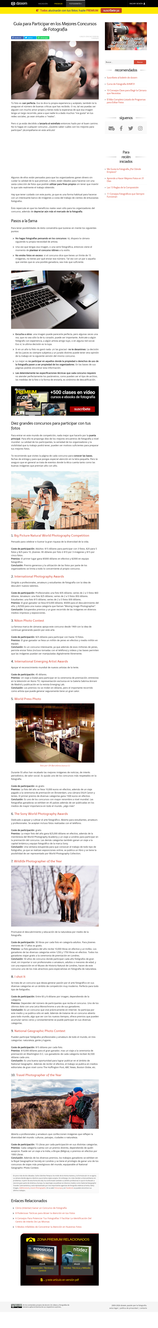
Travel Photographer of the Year (38, 1075)
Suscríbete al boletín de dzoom (122, 77)
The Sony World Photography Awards (41, 814)
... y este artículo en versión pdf (61, 1280)
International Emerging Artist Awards (41, 661)
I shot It (20, 977)
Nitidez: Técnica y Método (77, 1267)
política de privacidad (129, 1308)
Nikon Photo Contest (29, 621)
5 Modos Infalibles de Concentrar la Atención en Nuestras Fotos (48, 1226)
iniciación (43, 4)
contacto (143, 1308)
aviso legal (113, 1308)
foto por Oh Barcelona (55, 765)
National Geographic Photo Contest (39, 1031)
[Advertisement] (34, 153)
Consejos (95, 38)
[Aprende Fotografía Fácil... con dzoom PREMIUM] (55, 401)
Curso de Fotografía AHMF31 (121, 84)
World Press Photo (27, 699)
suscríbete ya (111, 10)
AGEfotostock (24, 1188)
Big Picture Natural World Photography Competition (51, 535)
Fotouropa (58, 1188)
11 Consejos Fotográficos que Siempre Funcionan (125, 195)
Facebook (69, 1188)
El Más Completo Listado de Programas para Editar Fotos (126, 101)
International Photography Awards (39, 576)
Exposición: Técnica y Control (42, 1269)
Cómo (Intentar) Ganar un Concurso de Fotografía (41, 1207)
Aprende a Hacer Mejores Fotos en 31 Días (125, 180)
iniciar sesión (136, 4)
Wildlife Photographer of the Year (38, 861)
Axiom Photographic (38, 1188)
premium (58, 4)
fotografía (74, 4)
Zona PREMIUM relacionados (63, 1239)
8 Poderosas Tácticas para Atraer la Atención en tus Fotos (45, 1213)
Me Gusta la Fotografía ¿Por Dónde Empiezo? (124, 170)
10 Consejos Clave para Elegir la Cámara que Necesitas (126, 92)
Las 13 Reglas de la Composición (123, 187)
